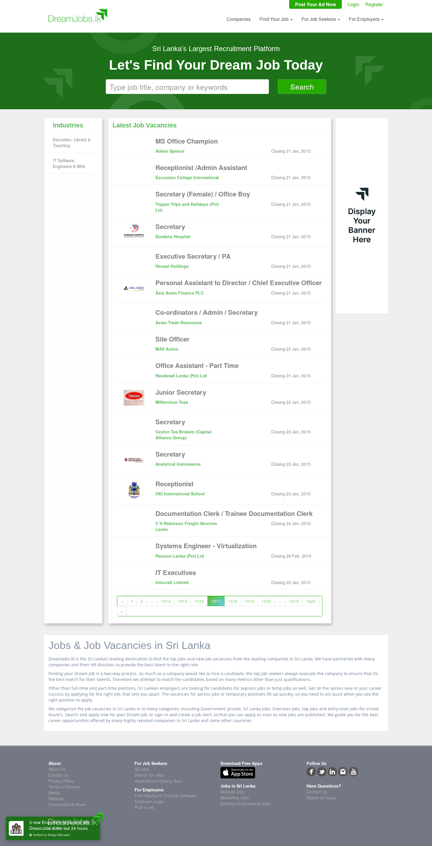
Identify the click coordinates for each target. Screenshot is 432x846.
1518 (232, 601)
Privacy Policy (61, 781)
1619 (294, 601)
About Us (57, 769)
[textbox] (187, 86)
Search (302, 86)
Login (353, 4)
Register (374, 4)
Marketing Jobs (234, 797)
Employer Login (149, 801)
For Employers (365, 19)
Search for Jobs (149, 775)
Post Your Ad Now (315, 4)
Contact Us (58, 775)
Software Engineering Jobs (245, 803)
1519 (249, 601)
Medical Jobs (232, 792)
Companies (239, 19)
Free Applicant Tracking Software (165, 795)
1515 (182, 601)
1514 (165, 601)
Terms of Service (64, 787)
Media (54, 792)
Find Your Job (274, 19)
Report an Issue (321, 797)
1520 (266, 601)
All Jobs (142, 769)
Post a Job (144, 807)
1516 (199, 601)
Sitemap (56, 798)
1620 (310, 601)
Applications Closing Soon (159, 781)
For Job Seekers (319, 19)
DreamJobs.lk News (67, 804)
